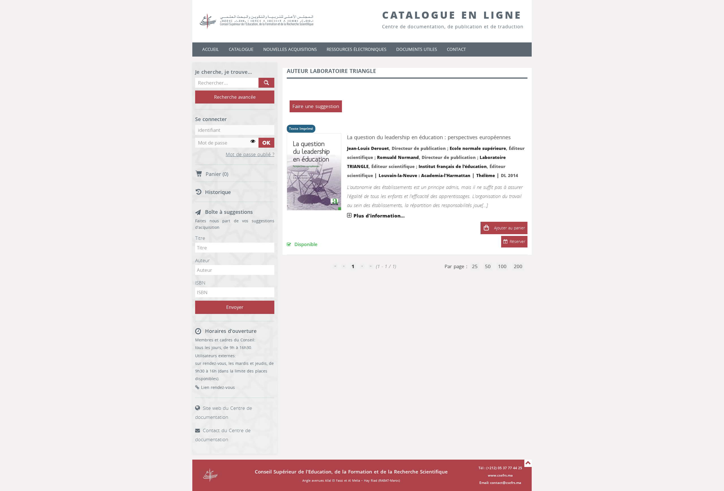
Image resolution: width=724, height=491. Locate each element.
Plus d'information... (379, 215)
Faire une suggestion (315, 106)
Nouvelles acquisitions (290, 49)
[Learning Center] (262, 21)
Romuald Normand (398, 157)
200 (518, 266)
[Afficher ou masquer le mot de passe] (253, 141)
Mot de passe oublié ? (250, 154)
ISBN (200, 282)
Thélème (485, 176)
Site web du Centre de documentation (223, 413)
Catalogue (241, 49)
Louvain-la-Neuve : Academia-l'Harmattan (424, 176)
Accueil (210, 49)
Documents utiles (416, 49)
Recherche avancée (235, 97)
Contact (456, 49)
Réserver (517, 242)
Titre (200, 238)
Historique (218, 192)
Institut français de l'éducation (453, 167)
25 (475, 266)
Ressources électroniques (356, 49)
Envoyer (235, 307)
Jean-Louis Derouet (368, 148)
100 (502, 266)
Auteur (202, 260)
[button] (486, 228)
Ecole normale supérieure (478, 148)
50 (488, 266)
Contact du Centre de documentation (223, 435)
